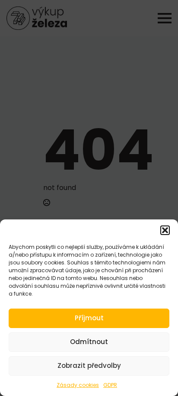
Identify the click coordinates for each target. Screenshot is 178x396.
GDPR (110, 385)
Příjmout (89, 317)
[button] (165, 230)
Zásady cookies (78, 385)
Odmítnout (89, 341)
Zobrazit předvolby (89, 365)
